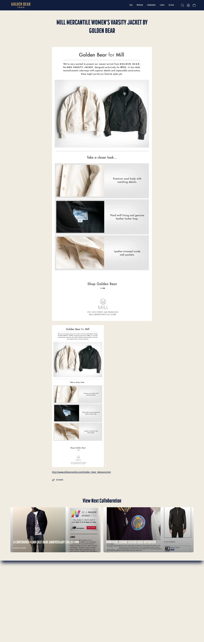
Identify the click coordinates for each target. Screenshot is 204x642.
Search (51, 576)
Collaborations (17, 586)
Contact (14, 591)
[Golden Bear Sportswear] (20, 5)
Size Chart (53, 581)
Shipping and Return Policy (61, 586)
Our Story (15, 595)
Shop (13, 576)
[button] (131, 5)
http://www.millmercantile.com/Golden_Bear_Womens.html (81, 472)
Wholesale (15, 581)
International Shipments (60, 591)
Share (59, 480)
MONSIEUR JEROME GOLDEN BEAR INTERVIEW (131, 542)
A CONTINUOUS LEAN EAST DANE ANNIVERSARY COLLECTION (46, 542)
